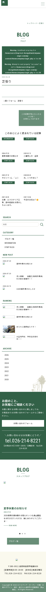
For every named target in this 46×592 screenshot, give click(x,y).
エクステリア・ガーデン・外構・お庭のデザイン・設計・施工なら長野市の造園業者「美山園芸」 (23, 587)
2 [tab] (23, 534)
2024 (7, 363)
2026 (7, 355)
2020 (7, 380)
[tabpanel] (23, 504)
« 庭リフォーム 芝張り (13, 100)
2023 (7, 367)
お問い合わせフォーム (23, 423)
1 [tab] (20, 534)
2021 (7, 375)
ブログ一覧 (9, 239)
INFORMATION (10, 243)
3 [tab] (25, 534)
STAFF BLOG (9, 247)
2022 (7, 371)
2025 (7, 359)
